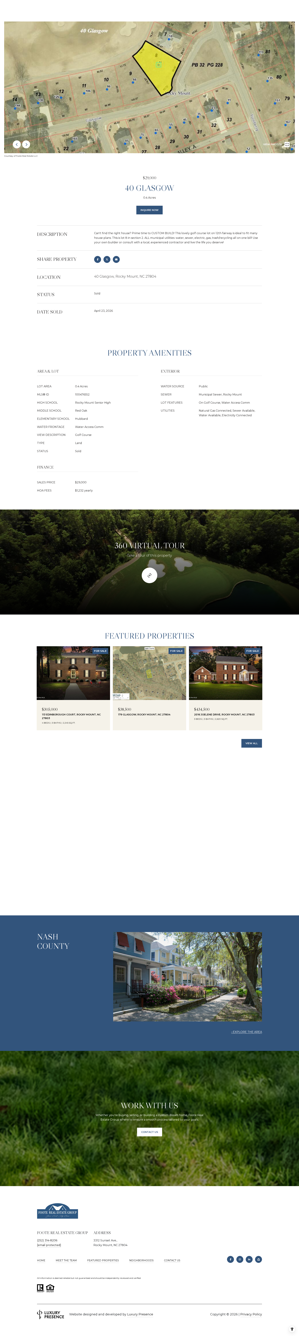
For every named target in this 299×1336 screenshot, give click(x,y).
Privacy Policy (251, 1314)
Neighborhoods (141, 1260)
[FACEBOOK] (230, 1259)
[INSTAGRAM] (239, 1259)
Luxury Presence (140, 1314)
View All (252, 743)
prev (17, 144)
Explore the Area (247, 1032)
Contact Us (172, 1260)
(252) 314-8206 (47, 1240)
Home (41, 1260)
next (26, 144)
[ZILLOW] (258, 1259)
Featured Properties (103, 1260)
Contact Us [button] (149, 1132)
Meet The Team (66, 1260)
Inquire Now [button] (149, 210)
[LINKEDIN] (249, 1259)
